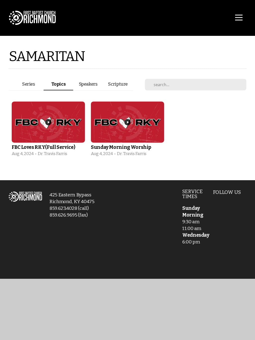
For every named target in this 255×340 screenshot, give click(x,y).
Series (28, 84)
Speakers (88, 84)
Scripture (118, 84)
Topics (58, 84)
